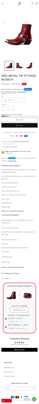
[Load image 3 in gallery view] (29, 65)
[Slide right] (37, 66)
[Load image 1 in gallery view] (9, 65)
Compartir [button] (7, 278)
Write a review (19, 350)
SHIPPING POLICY (9, 368)
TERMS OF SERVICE (9, 376)
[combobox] (16, 321)
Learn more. (9, 153)
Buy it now (19, 125)
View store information (10, 146)
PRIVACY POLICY (9, 372)
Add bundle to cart (19, 310)
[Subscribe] (33, 388)
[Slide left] (2, 66)
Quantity (3, 104)
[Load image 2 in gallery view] (19, 65)
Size (2, 96)
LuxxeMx (21, 400)
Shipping (3, 93)
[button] (2, 3)
